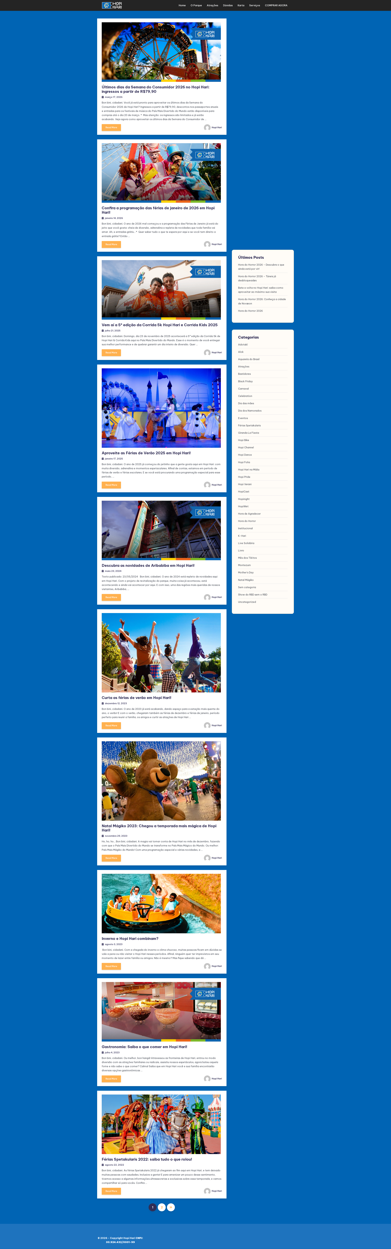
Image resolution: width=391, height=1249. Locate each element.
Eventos (243, 418)
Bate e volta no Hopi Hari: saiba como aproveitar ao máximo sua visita (260, 289)
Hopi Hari (216, 127)
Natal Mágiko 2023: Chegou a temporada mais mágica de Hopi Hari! (159, 828)
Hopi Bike (243, 440)
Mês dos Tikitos (247, 557)
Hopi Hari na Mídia (248, 469)
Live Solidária (246, 543)
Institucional (245, 528)
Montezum (244, 565)
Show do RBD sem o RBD (252, 594)
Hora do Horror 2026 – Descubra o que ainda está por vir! (261, 266)
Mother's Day (246, 572)
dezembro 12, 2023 (116, 703)
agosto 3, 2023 (113, 944)
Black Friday (245, 381)
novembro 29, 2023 (116, 835)
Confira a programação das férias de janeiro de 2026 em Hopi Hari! (158, 210)
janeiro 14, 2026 (114, 218)
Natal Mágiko (246, 579)
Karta (241, 5)
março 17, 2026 (113, 97)
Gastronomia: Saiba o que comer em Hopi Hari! (144, 1046)
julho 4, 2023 (112, 1052)
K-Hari (242, 535)
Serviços (254, 5)
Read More (111, 127)
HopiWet (243, 506)
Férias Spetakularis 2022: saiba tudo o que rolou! (147, 1159)
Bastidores (244, 373)
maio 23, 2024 (113, 571)
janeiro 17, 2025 (114, 458)
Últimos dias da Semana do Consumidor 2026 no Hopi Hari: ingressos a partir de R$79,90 (156, 89)
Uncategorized (247, 601)
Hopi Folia (244, 462)
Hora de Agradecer (249, 513)
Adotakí (243, 344)
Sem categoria (247, 587)
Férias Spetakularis (249, 425)
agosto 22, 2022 (114, 1164)
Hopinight (244, 499)
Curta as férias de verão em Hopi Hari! (136, 697)
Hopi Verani (245, 484)
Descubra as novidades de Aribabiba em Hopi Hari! (148, 565)
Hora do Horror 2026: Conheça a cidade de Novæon (262, 301)
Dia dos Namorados (249, 410)
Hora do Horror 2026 (250, 310)
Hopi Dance (245, 454)
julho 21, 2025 (113, 330)
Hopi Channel (246, 447)
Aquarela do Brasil (248, 359)
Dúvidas (228, 5)
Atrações (212, 5)
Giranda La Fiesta (248, 432)
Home (182, 5)
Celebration (245, 396)
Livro (241, 550)
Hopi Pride (244, 476)
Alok (241, 351)
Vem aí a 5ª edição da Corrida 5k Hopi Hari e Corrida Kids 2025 (160, 325)
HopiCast (243, 491)
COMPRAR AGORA (276, 5)
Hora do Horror (247, 521)
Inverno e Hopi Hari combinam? (130, 938)
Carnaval (243, 388)
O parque (196, 5)
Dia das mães (246, 403)
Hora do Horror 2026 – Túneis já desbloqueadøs (257, 278)
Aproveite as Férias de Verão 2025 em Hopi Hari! (146, 453)
